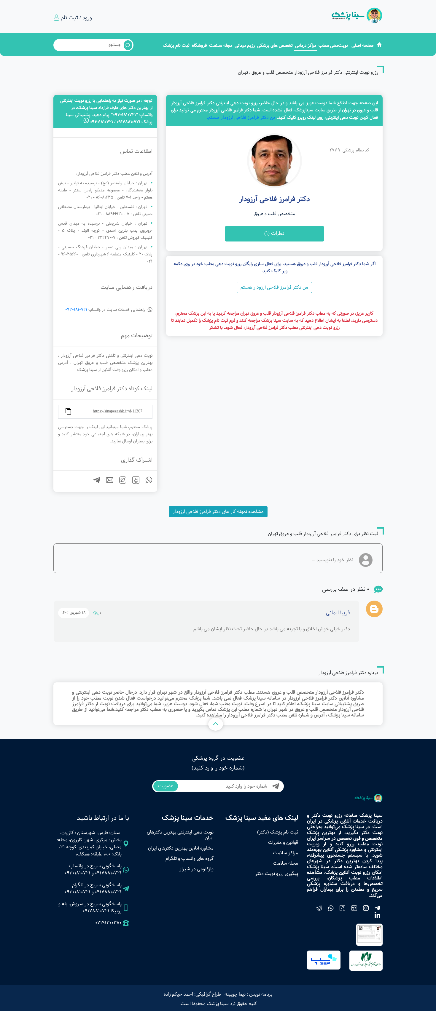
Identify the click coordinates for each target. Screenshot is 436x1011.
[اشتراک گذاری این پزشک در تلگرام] (94, 482)
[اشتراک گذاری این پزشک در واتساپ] (146, 482)
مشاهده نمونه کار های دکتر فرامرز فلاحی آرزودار (218, 511)
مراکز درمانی (305, 45)
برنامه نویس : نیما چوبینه (248, 994)
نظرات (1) (274, 234)
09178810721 (108, 873)
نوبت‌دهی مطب (333, 45)
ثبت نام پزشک (176, 45)
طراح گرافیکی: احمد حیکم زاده (192, 994)
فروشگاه (199, 45)
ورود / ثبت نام (76, 17)
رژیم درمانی (245, 45)
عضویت (165, 786)
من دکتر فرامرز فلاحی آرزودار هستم (274, 287)
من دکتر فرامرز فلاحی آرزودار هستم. (241, 117)
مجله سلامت (220, 45)
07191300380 (108, 923)
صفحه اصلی (362, 45)
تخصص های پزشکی (275, 45)
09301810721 (76, 309)
